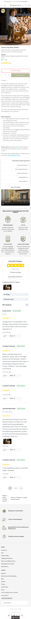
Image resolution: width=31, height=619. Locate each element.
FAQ (2, 553)
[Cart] (29, 5)
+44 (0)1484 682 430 (6, 598)
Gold (16, 147)
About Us (3, 573)
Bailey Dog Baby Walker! (14, 155)
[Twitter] (19, 615)
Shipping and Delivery (7, 558)
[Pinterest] (22, 615)
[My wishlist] (26, 5)
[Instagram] (11, 615)
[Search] (5, 5)
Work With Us (4, 566)
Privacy (3, 584)
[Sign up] (27, 602)
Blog (2, 579)
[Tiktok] (17, 615)
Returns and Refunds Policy (8, 561)
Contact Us (4, 550)
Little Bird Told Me (17, 609)
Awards (3, 581)
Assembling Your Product (7, 564)
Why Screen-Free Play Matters (9, 576)
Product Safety (5, 555)
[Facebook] (9, 615)
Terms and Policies (15, 612)
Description (3, 80)
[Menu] (1, 5)
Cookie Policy (4, 587)
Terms (2, 589)
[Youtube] (14, 615)
